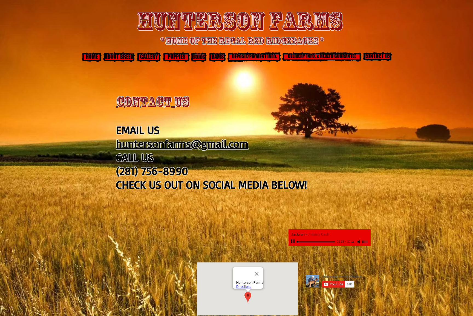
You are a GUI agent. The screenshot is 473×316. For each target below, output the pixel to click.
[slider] (365, 242)
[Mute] (359, 241)
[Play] (293, 241)
